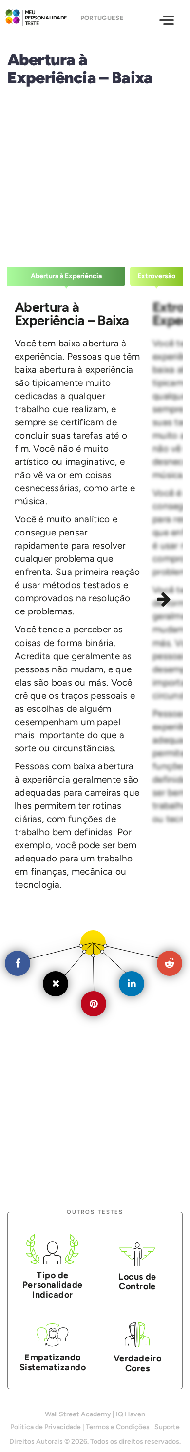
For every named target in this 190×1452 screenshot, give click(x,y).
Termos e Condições (118, 1427)
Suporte (167, 1427)
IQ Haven (130, 1414)
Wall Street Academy (78, 1414)
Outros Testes (95, 1212)
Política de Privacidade (45, 1427)
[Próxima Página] (165, 600)
